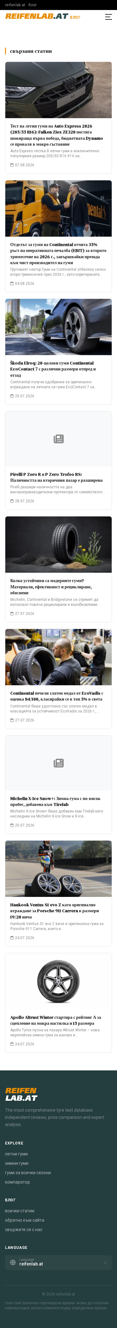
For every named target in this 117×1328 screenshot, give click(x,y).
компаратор (17, 1182)
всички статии (19, 1210)
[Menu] (108, 17)
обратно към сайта (24, 1220)
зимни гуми (16, 1163)
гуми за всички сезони (28, 1172)
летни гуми (16, 1153)
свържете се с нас (23, 1229)
